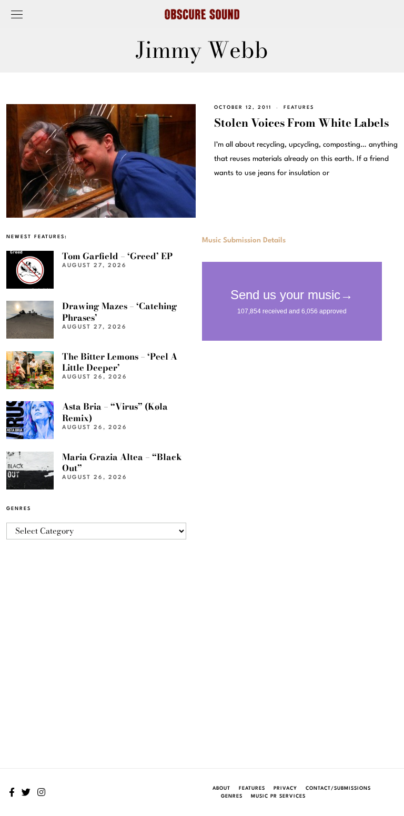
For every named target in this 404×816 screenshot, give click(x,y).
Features (299, 107)
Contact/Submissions (338, 788)
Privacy (285, 788)
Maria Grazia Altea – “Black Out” (122, 462)
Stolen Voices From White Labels (301, 122)
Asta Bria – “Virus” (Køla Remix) (115, 412)
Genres (232, 796)
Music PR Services (278, 796)
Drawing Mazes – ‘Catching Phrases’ (119, 311)
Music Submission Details (244, 240)
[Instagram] (41, 792)
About (221, 788)
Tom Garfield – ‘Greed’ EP (117, 256)
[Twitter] (26, 792)
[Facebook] (11, 792)
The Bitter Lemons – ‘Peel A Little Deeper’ (119, 362)
